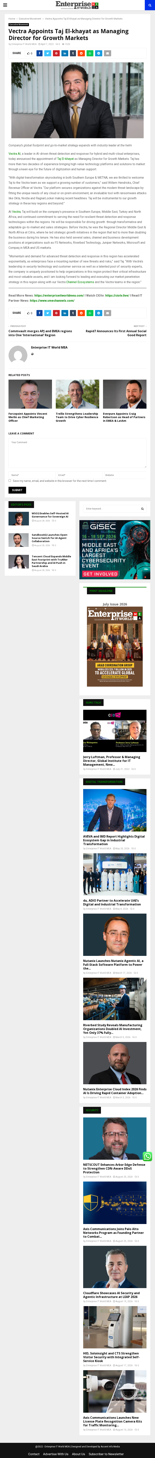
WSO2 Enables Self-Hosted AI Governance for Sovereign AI (50, 515)
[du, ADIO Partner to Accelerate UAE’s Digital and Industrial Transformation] (114, 874)
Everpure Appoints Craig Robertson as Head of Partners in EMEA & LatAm (124, 417)
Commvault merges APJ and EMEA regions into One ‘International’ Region (40, 333)
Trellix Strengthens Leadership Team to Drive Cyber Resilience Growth (77, 417)
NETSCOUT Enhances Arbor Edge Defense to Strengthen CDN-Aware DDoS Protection (114, 1168)
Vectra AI (15, 153)
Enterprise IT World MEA (24, 44)
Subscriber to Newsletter (106, 1454)
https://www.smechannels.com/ (52, 300)
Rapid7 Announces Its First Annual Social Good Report (116, 333)
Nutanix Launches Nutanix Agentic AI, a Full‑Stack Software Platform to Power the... (113, 964)
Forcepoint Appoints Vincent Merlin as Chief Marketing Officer (28, 417)
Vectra (16, 212)
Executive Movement (18, 25)
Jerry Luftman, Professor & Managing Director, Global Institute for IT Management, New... (111, 761)
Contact (34, 1454)
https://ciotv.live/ (117, 295)
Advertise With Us (55, 1454)
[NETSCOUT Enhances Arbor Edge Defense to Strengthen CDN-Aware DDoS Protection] (114, 1138)
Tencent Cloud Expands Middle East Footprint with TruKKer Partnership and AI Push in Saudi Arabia (51, 561)
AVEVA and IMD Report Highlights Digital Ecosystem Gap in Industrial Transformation (114, 840)
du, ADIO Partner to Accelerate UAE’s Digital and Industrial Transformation (112, 902)
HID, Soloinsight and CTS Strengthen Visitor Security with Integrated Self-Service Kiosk (111, 1357)
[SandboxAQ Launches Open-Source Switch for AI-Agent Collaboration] (19, 540)
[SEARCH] (142, 509)
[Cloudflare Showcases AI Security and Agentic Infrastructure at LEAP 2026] (114, 1267)
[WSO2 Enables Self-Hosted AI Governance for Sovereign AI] (19, 518)
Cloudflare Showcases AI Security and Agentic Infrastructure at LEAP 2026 (111, 1295)
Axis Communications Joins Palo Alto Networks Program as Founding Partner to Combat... (113, 1233)
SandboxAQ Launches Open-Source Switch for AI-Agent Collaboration (50, 538)
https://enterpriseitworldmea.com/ (59, 295)
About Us (78, 1454)
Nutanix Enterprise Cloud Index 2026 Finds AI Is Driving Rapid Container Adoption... (114, 1091)
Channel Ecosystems (80, 282)
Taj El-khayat (65, 159)
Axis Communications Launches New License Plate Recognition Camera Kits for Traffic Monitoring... (112, 1421)
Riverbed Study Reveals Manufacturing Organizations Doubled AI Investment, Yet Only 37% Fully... (112, 1029)
